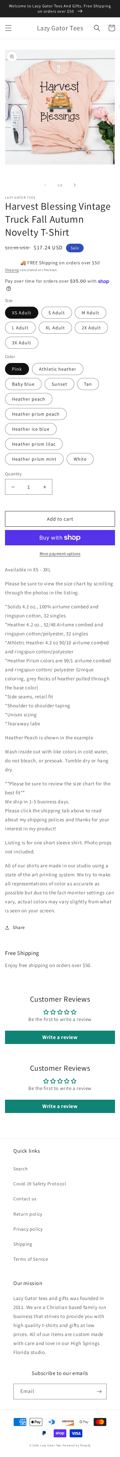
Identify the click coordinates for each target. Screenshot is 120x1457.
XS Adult (21, 313)
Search (20, 1169)
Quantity (13, 474)
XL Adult (55, 328)
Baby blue (23, 384)
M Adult (90, 313)
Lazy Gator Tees (51, 1445)
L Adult (20, 328)
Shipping (12, 270)
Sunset (59, 384)
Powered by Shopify (77, 1445)
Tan (88, 384)
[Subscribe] (99, 1391)
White (80, 459)
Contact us (25, 1199)
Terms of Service (30, 1259)
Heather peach (28, 399)
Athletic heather (57, 369)
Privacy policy (27, 1229)
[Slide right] (74, 185)
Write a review (59, 1037)
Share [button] (19, 927)
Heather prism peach (36, 414)
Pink (17, 369)
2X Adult (91, 328)
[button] (8, 28)
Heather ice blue (31, 429)
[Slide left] (45, 185)
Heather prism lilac (34, 444)
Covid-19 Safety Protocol (39, 1184)
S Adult (56, 313)
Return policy (27, 1214)
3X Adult (21, 343)
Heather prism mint (34, 459)
